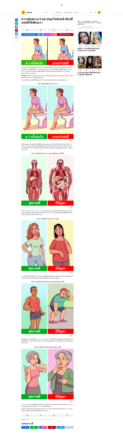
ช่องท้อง (39, 339)
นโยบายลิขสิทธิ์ (95, 21)
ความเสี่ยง (26, 210)
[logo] (26, 12)
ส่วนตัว (46, 12)
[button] (80, 46)
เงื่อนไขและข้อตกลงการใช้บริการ (89, 22)
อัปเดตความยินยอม (81, 24)
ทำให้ (42, 341)
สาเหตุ (68, 148)
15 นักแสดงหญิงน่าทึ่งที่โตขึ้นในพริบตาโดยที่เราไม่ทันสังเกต (89, 73)
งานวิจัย (23, 276)
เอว (38, 69)
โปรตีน (49, 339)
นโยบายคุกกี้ (80, 22)
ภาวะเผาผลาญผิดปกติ (40, 210)
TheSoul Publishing (87, 26)
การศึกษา (25, 404)
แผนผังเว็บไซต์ (98, 22)
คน (78, 52)
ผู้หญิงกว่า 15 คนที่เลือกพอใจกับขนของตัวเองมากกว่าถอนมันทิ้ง (88, 49)
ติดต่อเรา (79, 21)
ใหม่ (52, 12)
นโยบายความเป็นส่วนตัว (86, 21)
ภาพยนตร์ (80, 77)
